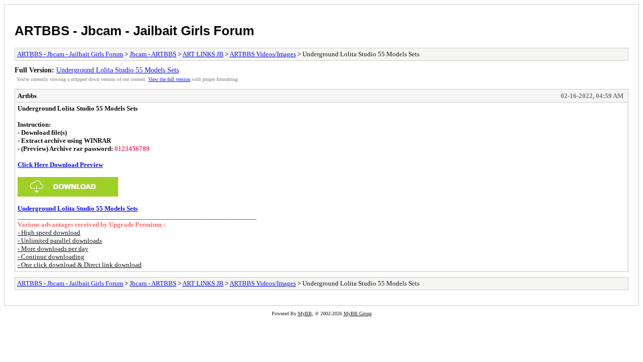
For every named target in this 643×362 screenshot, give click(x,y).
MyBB (305, 313)
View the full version (169, 79)
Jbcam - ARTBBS (153, 54)
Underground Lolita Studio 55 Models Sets (117, 70)
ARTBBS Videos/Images (263, 54)
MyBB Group (358, 313)
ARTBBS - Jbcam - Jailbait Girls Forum (134, 30)
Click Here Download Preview (60, 164)
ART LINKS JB (203, 54)
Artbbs (27, 96)
